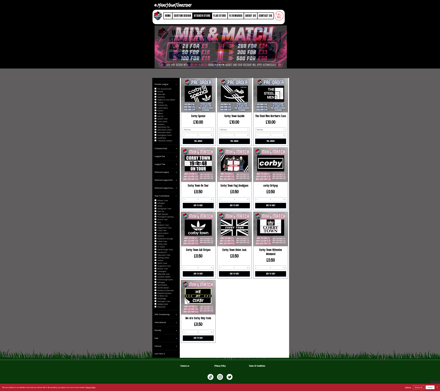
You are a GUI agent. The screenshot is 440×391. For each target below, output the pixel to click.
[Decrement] (184, 135)
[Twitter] (229, 377)
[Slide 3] (219, 64)
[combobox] (198, 130)
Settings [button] (408, 387)
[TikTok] (210, 377)
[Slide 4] (217, 64)
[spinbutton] (198, 135)
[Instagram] (220, 377)
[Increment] (211, 135)
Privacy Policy (91, 387)
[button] (279, 15)
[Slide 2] (221, 64)
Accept (430, 387)
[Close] (437, 387)
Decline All (418, 387)
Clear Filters (160, 354)
